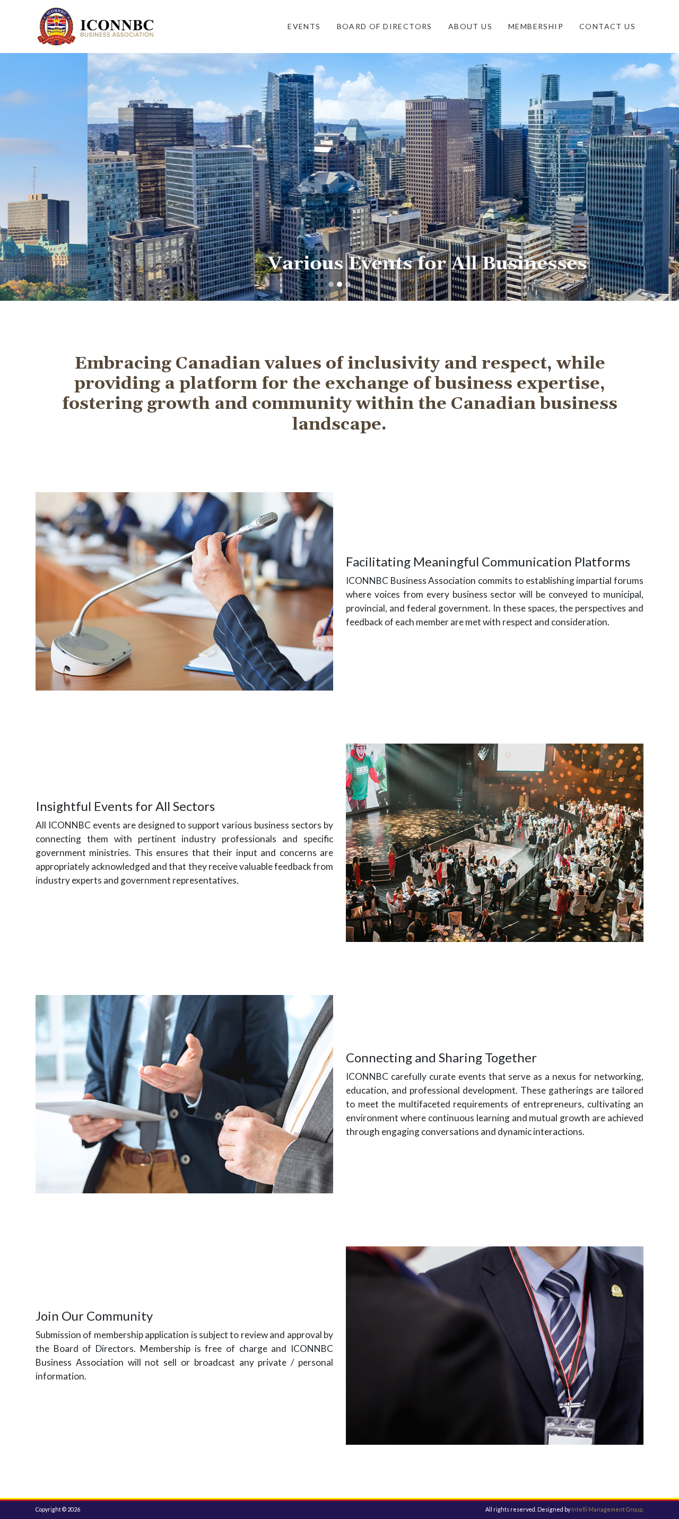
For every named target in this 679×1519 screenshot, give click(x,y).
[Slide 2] (339, 284)
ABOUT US (470, 26)
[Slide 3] (348, 284)
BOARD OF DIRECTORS (384, 26)
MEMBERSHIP (535, 26)
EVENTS (304, 26)
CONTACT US (607, 26)
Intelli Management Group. (607, 1509)
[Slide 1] (331, 284)
